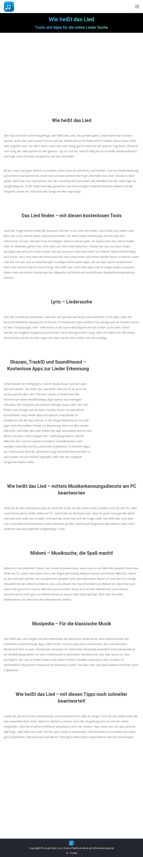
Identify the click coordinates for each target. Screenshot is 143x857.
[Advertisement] (71, 76)
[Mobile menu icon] (137, 6)
